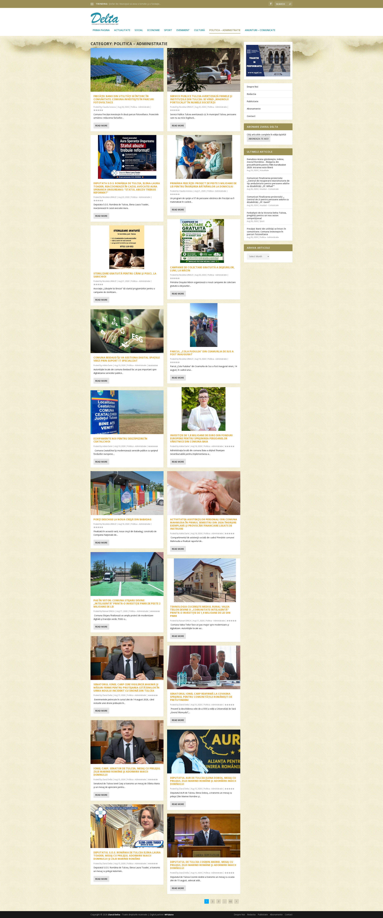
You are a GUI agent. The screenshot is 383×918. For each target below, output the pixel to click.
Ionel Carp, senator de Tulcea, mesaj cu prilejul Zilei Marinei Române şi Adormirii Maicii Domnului (127, 771)
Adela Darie (107, 365)
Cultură (199, 30)
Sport (168, 30)
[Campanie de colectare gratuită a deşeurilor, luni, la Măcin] (203, 241)
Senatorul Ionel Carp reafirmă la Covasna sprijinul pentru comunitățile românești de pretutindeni (201, 697)
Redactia (251, 94)
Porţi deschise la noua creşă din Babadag (122, 519)
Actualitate (122, 30)
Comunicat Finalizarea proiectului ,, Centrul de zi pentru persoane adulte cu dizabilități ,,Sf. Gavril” (268, 199)
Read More (101, 125)
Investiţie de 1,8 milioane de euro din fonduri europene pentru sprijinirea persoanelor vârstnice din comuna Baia (201, 438)
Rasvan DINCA (108, 611)
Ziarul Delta (107, 695)
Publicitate (252, 101)
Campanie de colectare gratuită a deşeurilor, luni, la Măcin (202, 269)
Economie (153, 30)
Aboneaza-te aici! (259, 138)
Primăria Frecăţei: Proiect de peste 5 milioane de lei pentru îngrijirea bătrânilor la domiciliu (203, 185)
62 (230, 901)
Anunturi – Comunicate (260, 30)
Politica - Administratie (140, 107)
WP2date (169, 914)
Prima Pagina (101, 30)
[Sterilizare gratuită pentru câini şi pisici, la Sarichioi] (127, 247)
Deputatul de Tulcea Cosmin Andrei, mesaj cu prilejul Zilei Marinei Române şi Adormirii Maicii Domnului (203, 865)
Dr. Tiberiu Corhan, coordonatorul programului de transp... (137, 3)
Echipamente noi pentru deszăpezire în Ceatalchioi (120, 440)
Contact (251, 116)
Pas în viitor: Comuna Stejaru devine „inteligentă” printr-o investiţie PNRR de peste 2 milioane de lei (127, 603)
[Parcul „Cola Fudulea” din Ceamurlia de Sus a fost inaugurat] (203, 325)
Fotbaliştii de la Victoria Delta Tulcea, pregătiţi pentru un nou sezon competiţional (267, 215)
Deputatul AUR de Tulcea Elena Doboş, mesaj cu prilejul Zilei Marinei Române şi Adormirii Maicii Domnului (203, 781)
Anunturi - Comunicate (269, 189)
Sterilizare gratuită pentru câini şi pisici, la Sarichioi (125, 275)
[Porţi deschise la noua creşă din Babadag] (127, 493)
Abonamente (253, 108)
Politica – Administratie (224, 30)
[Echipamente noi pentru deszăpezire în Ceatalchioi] (127, 412)
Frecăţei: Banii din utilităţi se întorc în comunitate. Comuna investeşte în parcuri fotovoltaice (124, 99)
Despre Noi (252, 86)
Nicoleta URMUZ (109, 197)
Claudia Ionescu (109, 107)
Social (139, 30)
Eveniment (183, 30)
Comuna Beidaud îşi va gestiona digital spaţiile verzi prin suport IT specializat (127, 359)
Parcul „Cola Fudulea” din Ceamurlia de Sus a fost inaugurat (202, 353)
